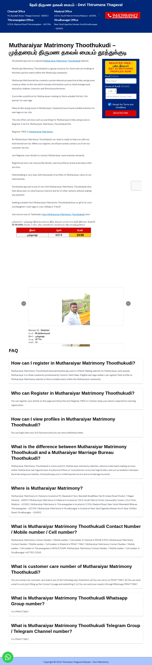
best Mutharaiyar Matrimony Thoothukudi (64, 214)
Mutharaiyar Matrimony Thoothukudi (61, 60)
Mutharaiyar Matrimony (41, 131)
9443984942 (125, 15)
